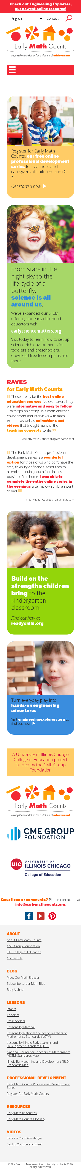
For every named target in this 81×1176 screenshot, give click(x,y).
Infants (11, 1009)
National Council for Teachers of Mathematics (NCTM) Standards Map (38, 1054)
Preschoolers (16, 1021)
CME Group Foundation (23, 946)
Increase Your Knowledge (24, 1138)
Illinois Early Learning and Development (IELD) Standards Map (38, 1063)
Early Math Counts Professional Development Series (38, 1086)
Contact (52, 18)
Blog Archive (15, 990)
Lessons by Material (21, 1027)
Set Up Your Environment (24, 1144)
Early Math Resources (22, 1113)
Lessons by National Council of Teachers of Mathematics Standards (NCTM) (37, 1035)
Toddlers (13, 1015)
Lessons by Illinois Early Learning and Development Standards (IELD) (32, 1044)
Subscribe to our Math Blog (26, 984)
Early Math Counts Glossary (26, 1119)
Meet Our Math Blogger (23, 977)
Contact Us (14, 958)
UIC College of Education (24, 952)
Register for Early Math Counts (28, 1094)
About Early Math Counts (24, 940)
